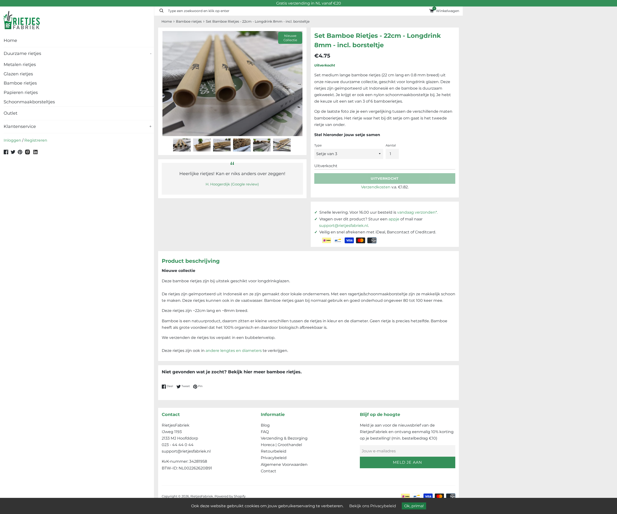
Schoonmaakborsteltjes (29, 102)
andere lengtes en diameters (234, 350)
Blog (265, 425)
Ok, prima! (414, 506)
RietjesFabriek (201, 496)
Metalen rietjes (20, 64)
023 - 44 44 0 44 (178, 444)
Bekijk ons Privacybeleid (372, 506)
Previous (165, 83)
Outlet (10, 113)
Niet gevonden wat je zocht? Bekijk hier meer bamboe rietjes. (232, 372)
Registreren (35, 140)
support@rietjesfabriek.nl (343, 225)
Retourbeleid (273, 451)
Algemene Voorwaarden (284, 464)
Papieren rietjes (21, 92)
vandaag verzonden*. (417, 212)
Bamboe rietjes (20, 83)
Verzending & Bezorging (284, 438)
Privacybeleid (274, 457)
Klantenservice (78, 126)
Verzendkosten (375, 187)
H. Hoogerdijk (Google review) (232, 184)
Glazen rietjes (18, 74)
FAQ (265, 431)
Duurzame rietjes (78, 53)
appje (394, 219)
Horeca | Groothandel (281, 444)
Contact (268, 471)
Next (299, 83)
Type (318, 145)
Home (10, 40)
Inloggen (12, 140)
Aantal (391, 145)
